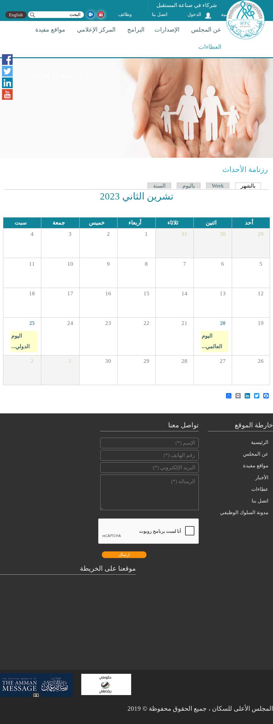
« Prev (240, 198)
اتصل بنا (159, 14)
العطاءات (209, 47)
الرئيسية (259, 442)
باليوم (188, 186)
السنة (159, 186)
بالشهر (245, 186)
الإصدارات (166, 29)
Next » (31, 198)
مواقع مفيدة (50, 29)
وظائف (125, 14)
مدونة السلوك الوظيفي (244, 512)
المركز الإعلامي (96, 29)
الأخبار (261, 477)
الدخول (194, 14)
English (16, 14)
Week (218, 186)
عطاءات (259, 489)
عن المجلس (206, 29)
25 (32, 323)
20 (222, 323)
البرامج (135, 29)
